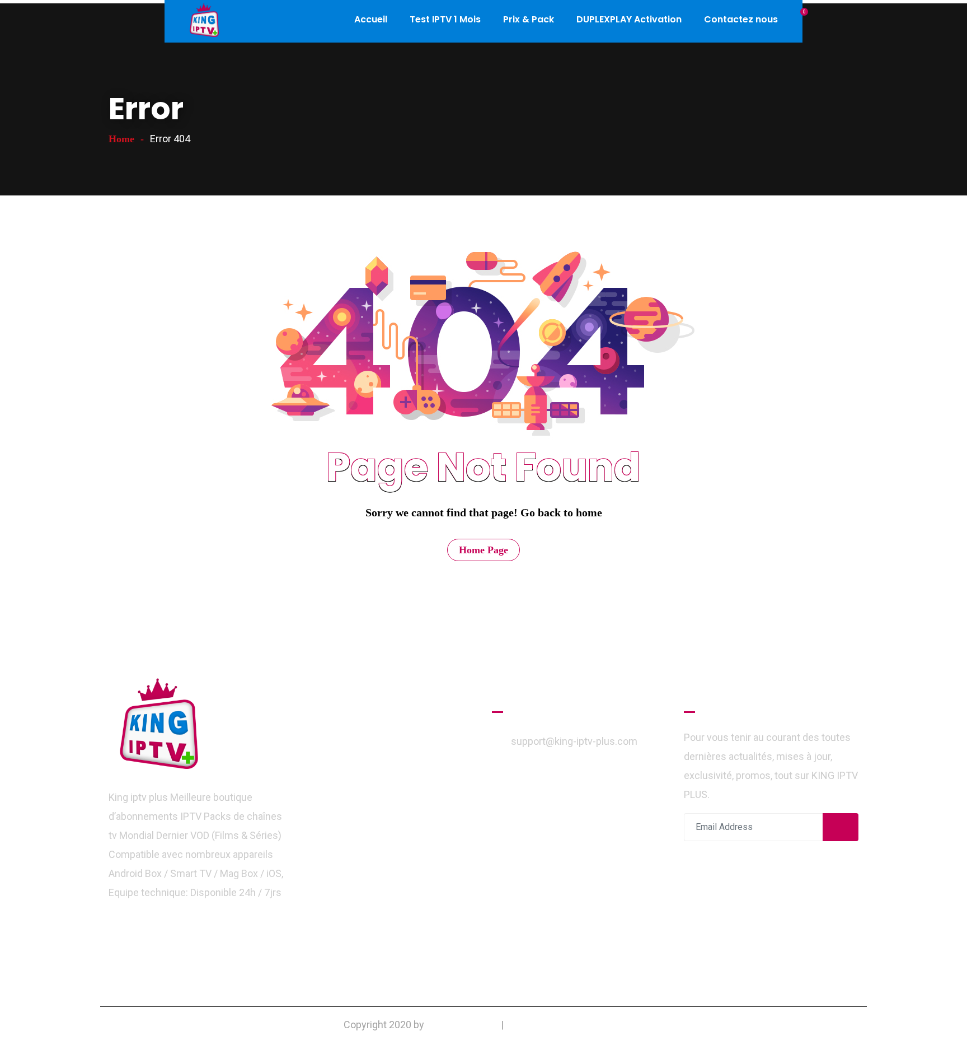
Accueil (370, 19)
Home (121, 138)
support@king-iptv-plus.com (574, 741)
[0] (798, 19)
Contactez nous (741, 19)
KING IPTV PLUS (462, 1024)
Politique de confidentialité (564, 1024)
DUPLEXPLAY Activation (629, 19)
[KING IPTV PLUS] (204, 21)
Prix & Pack (528, 19)
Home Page (483, 550)
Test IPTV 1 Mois (445, 19)
